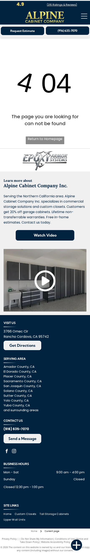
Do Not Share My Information (37, 538)
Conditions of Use (65, 538)
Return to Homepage (45, 138)
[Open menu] (84, 16)
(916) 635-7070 (16, 429)
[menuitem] (9, 514)
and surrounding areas (21, 410)
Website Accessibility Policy (55, 541)
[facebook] (7, 451)
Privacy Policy (9, 538)
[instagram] (14, 451)
